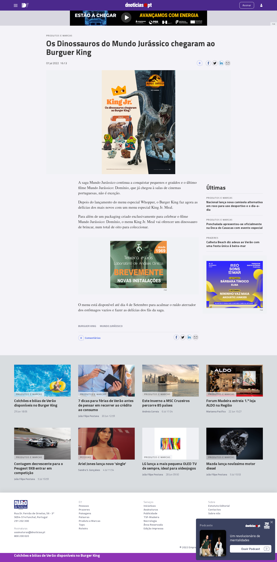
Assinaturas (151, 509)
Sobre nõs (214, 513)
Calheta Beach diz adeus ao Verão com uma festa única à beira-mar (232, 244)
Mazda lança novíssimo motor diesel (230, 466)
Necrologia (150, 521)
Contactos (214, 509)
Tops (82, 525)
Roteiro (83, 528)
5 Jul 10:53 (235, 474)
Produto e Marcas (89, 521)
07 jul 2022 (56, 63)
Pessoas (84, 506)
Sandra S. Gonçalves (89, 470)
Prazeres (84, 509)
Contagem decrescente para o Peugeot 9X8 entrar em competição (38, 468)
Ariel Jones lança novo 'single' (102, 464)
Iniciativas (150, 506)
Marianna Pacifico (216, 411)
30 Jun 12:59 (108, 416)
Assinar (247, 5)
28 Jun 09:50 (172, 474)
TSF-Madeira (151, 517)
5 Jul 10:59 (43, 479)
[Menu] (15, 5)
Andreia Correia (150, 411)
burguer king (87, 326)
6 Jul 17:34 (167, 411)
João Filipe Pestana (88, 416)
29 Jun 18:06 (20, 411)
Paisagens (85, 513)
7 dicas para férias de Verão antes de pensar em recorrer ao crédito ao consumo (105, 405)
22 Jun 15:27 (235, 411)
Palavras (84, 517)
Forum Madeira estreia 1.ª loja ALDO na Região (231, 403)
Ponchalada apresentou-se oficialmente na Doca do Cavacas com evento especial (234, 226)
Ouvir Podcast (250, 549)
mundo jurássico (111, 326)
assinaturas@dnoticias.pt (29, 532)
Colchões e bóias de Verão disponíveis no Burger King (35, 403)
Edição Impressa (153, 528)
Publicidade (150, 513)
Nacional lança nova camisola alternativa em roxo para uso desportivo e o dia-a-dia (234, 206)
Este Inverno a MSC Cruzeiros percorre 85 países (166, 403)
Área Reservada (153, 525)
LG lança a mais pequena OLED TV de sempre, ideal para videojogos (169, 466)
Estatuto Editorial (219, 506)
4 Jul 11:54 (108, 470)
